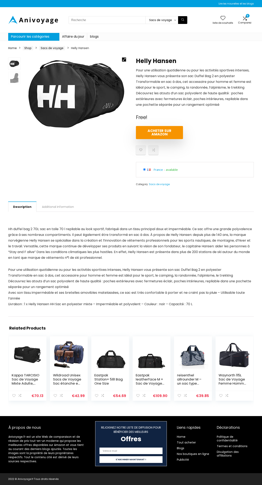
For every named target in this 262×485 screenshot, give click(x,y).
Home (12, 48)
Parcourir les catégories (30, 36)
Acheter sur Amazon (159, 132)
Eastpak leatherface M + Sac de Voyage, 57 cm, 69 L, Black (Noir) (149, 383)
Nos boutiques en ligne (193, 454)
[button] (124, 59)
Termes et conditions (232, 446)
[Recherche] (182, 20)
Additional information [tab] (58, 207)
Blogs (180, 448)
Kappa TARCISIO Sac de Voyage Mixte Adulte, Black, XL (25, 381)
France (158, 170)
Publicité (183, 460)
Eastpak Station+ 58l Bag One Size (108, 379)
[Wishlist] (222, 18)
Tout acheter (186, 442)
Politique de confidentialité (227, 438)
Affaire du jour (73, 36)
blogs (94, 36)
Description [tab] (22, 207)
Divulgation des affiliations (228, 454)
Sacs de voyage (52, 48)
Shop (28, 48)
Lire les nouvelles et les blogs (236, 3)
